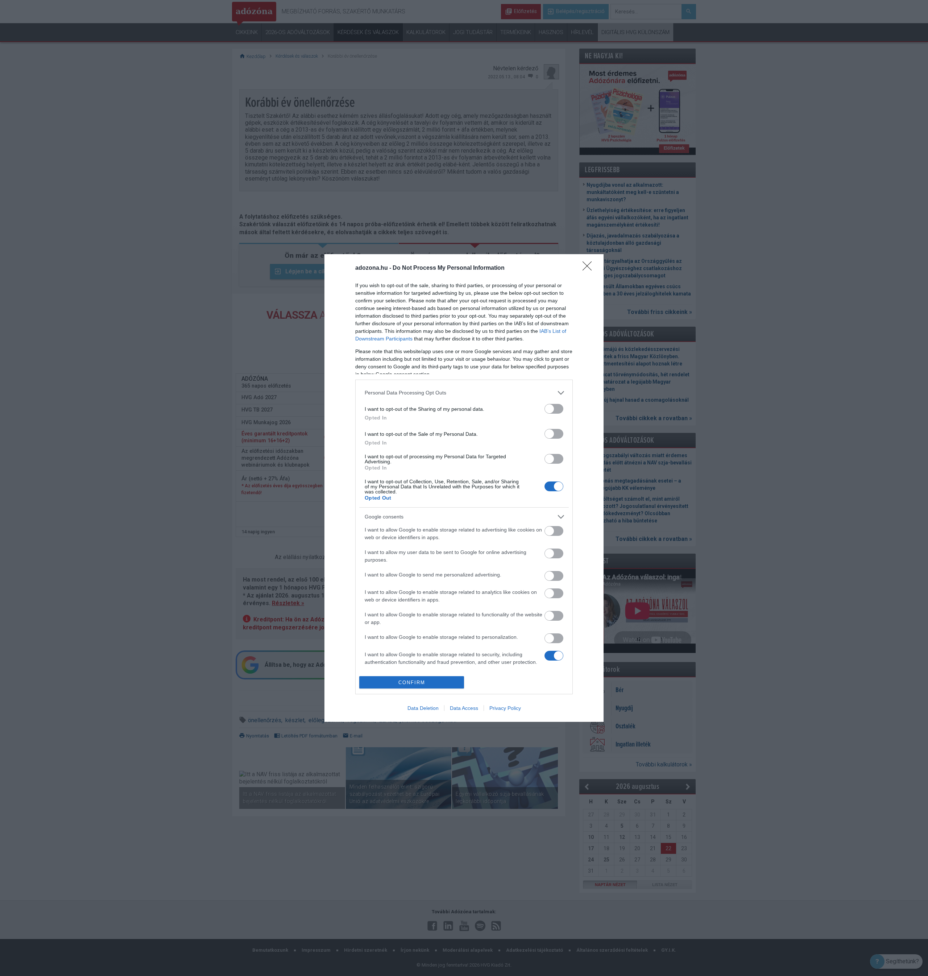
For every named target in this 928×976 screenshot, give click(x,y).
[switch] (553, 409)
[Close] (589, 268)
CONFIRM (411, 682)
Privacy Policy (505, 708)
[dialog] (464, 488)
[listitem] (464, 393)
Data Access (464, 708)
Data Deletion (423, 708)
